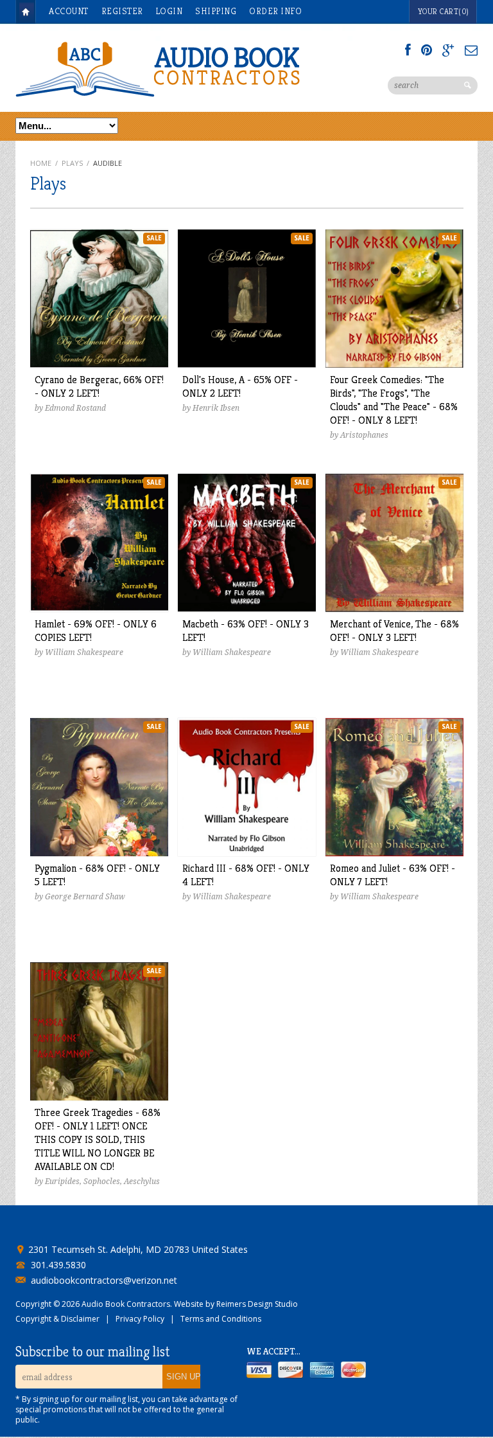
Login (169, 11)
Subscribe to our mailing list (92, 1351)
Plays (72, 163)
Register (122, 11)
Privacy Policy (140, 1318)
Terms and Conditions (220, 1318)
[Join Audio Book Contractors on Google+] (448, 50)
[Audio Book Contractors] (208, 68)
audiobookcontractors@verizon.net (104, 1280)
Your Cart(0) (443, 11)
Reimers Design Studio (257, 1304)
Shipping (215, 11)
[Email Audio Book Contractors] (471, 50)
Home (25, 12)
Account (69, 11)
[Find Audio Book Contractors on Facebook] (408, 50)
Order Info (275, 11)
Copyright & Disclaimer (57, 1318)
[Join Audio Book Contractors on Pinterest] (426, 50)
